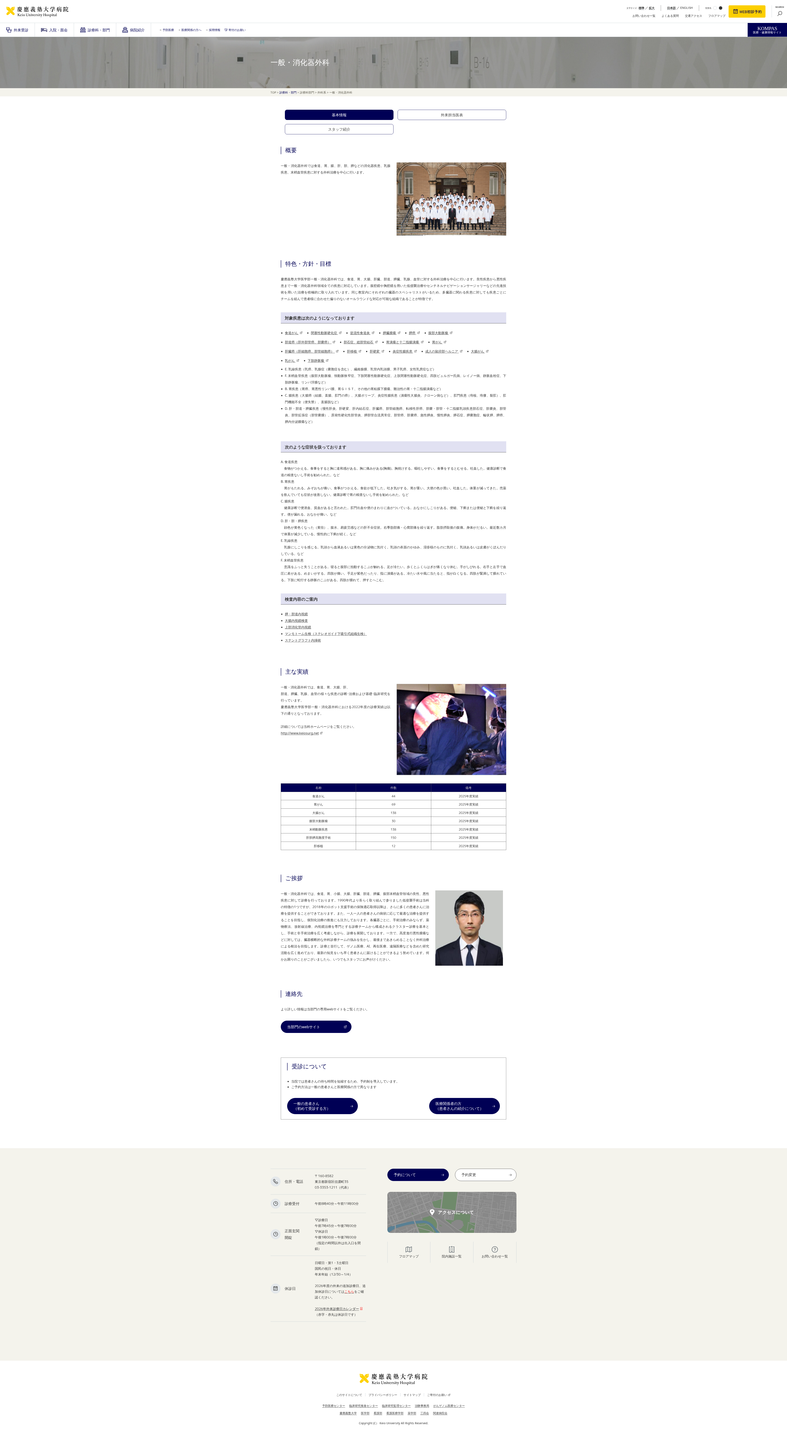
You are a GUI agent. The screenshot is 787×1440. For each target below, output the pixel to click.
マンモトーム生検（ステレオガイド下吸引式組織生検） (326, 633)
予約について (405, 1174)
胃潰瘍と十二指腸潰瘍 (403, 342)
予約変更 (468, 1174)
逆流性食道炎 (360, 333)
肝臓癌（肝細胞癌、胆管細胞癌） (310, 351)
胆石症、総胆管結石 (359, 342)
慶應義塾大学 (348, 1413)
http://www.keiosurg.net (300, 733)
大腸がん (478, 351)
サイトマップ (412, 1395)
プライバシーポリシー (382, 1395)
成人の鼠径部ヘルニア (442, 351)
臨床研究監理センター (396, 1406)
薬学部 (412, 1413)
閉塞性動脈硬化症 (324, 333)
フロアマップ (717, 16)
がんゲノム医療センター (449, 1406)
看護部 (378, 1413)
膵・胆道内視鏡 (296, 614)
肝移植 (352, 351)
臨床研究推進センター (363, 1406)
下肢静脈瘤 (316, 360)
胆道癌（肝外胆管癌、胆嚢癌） (308, 342)
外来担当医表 (452, 114)
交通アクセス (693, 16)
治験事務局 (422, 1406)
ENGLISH (686, 7)
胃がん (437, 342)
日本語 (671, 8)
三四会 (424, 1413)
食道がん (292, 333)
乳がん (290, 360)
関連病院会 (440, 1413)
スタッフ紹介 (339, 129)
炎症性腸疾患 (403, 351)
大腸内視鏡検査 (296, 620)
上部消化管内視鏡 (298, 627)
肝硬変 (375, 351)
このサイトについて (349, 1395)
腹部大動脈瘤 (438, 333)
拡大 (652, 8)
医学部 (365, 1413)
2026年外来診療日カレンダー (337, 1308)
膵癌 (412, 333)
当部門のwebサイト (303, 1026)
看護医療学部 (395, 1413)
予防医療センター (333, 1406)
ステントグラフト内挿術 (303, 640)
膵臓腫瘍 (390, 333)
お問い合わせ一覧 (643, 16)
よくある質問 (670, 16)
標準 (641, 8)
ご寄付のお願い (437, 1395)
